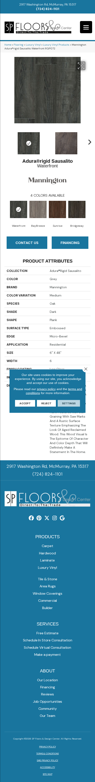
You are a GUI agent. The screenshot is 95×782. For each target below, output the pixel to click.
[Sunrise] (57, 209)
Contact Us (26, 242)
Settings (69, 403)
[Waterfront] (18, 209)
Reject (46, 403)
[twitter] (47, 518)
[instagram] (54, 518)
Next (88, 141)
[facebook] (31, 518)
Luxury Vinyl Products (56, 44)
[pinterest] (39, 518)
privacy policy (46, 389)
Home (7, 44)
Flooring (18, 44)
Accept (25, 403)
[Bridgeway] (77, 209)
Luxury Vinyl (33, 44)
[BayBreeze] (38, 209)
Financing (70, 242)
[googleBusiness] (62, 518)
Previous (6, 141)
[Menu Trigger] (86, 27)
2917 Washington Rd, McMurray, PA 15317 (47, 4)
